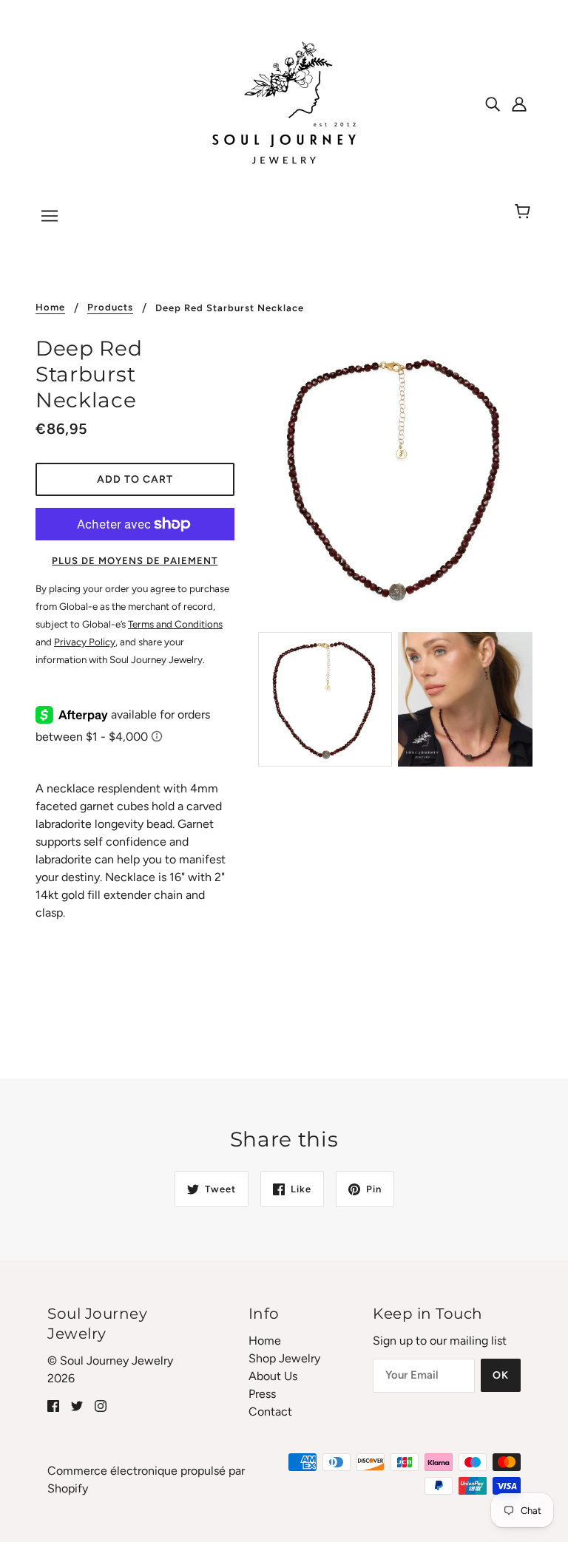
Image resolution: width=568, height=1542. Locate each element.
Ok (501, 1375)
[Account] (519, 103)
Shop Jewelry (284, 1358)
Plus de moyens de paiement (134, 560)
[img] (492, 103)
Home (50, 307)
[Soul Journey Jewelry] (284, 102)
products (110, 307)
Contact (270, 1412)
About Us (272, 1376)
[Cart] (524, 212)
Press (262, 1394)
